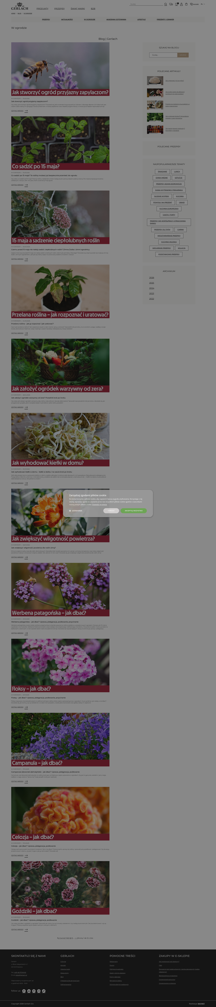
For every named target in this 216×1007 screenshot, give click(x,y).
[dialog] (108, 503)
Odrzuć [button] (111, 511)
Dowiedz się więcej (99, 504)
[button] (75, 510)
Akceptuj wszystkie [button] (134, 511)
